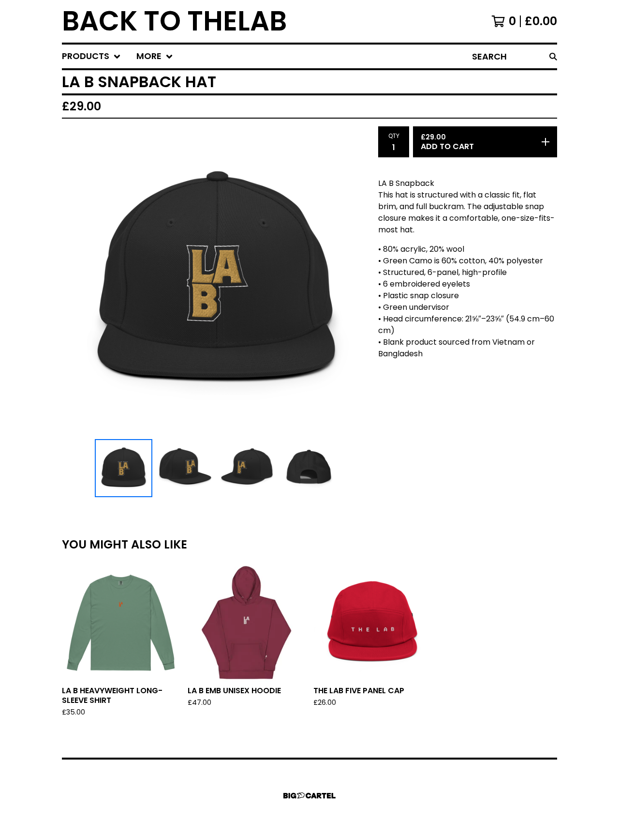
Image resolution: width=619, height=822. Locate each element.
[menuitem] (91, 56)
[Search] (553, 56)
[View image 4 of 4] (309, 468)
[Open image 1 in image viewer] (216, 280)
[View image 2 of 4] (185, 468)
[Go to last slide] (75, 280)
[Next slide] (357, 280)
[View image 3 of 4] (247, 468)
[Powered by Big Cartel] (309, 796)
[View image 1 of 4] (124, 468)
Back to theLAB (174, 21)
